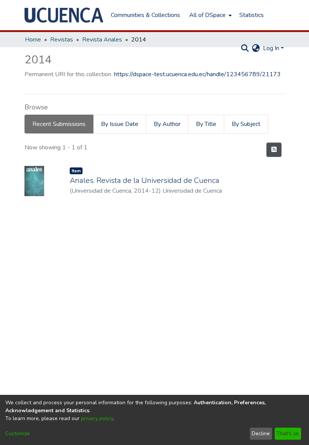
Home (33, 39)
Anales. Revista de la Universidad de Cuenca (144, 180)
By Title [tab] (206, 124)
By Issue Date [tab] (119, 124)
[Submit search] (245, 48)
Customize (17, 433)
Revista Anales (102, 39)
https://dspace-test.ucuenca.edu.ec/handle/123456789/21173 (197, 74)
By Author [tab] (167, 124)
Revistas (61, 39)
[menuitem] (210, 15)
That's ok (288, 433)
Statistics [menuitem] (251, 15)
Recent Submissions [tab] (59, 124)
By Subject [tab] (246, 124)
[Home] (63, 15)
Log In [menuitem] (271, 48)
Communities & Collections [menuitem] (145, 15)
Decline (261, 433)
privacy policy (97, 418)
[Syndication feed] (273, 150)
